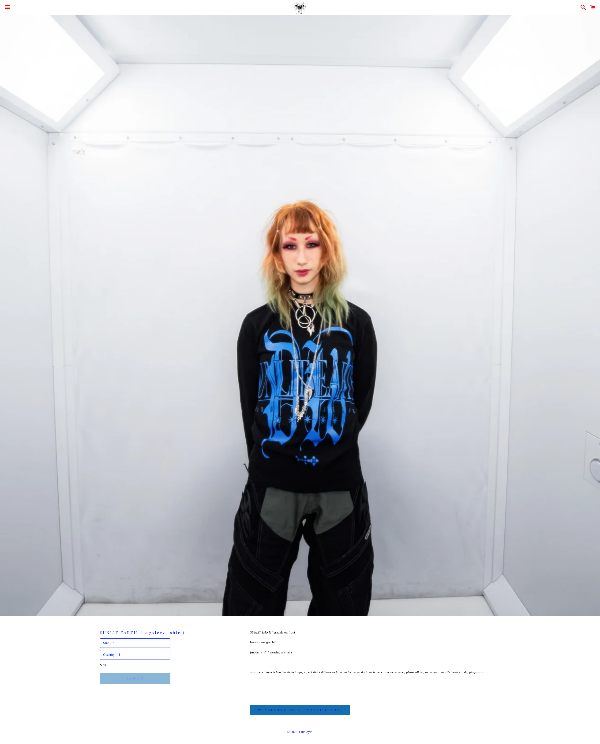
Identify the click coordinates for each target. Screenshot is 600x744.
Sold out (135, 678)
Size (106, 643)
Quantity (109, 654)
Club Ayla (305, 732)
